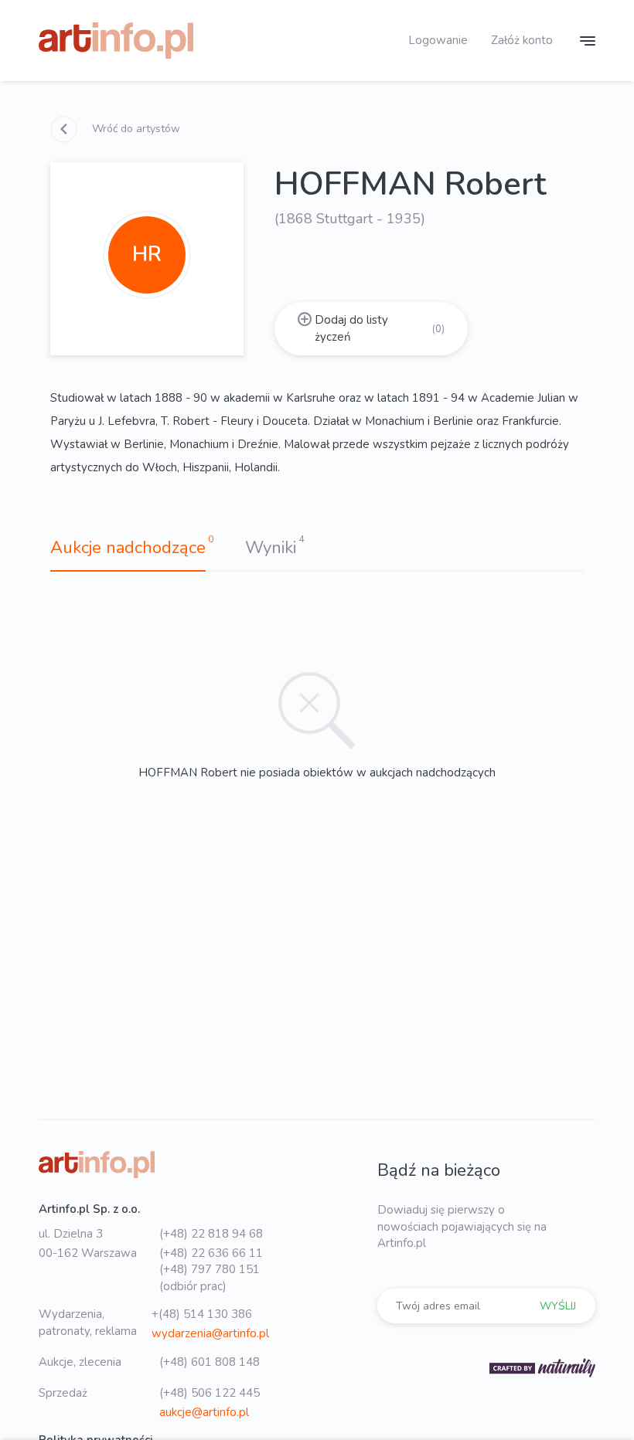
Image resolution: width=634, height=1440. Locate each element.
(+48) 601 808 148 (209, 1362)
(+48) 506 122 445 (209, 1393)
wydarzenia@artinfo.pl (210, 1333)
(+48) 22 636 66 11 (211, 1253)
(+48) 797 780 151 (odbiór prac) (209, 1277)
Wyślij (558, 1306)
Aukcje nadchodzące (128, 547)
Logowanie (438, 40)
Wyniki (270, 547)
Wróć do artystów (134, 128)
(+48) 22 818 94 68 (211, 1233)
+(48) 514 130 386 (202, 1314)
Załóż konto (522, 40)
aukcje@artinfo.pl (204, 1412)
